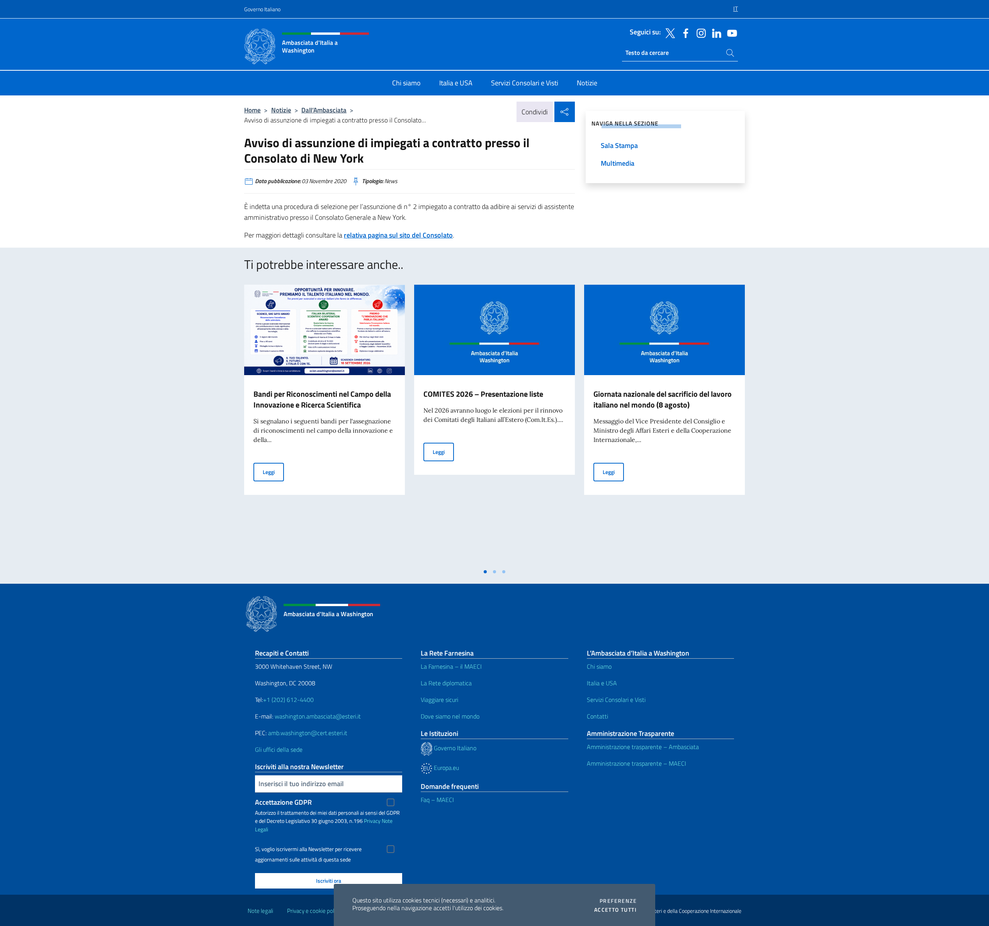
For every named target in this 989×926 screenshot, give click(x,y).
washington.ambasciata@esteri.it (318, 716)
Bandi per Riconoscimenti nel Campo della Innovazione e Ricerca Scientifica (322, 399)
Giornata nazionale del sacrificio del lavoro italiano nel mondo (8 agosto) (662, 399)
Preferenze (618, 901)
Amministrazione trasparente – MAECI (636, 763)
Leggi (273, 471)
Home (252, 110)
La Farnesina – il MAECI (451, 666)
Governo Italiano (262, 9)
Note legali (260, 910)
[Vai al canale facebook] (684, 32)
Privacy (372, 821)
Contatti (597, 716)
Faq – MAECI (437, 799)
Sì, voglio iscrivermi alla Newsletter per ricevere (308, 849)
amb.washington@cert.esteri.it (307, 732)
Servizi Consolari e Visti (616, 699)
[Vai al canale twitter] (668, 32)
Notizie (281, 110)
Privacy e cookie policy (314, 910)
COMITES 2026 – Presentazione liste (483, 394)
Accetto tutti (615, 909)
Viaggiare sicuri (439, 699)
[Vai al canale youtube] (730, 32)
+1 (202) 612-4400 (288, 699)
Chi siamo (599, 666)
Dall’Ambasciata (324, 110)
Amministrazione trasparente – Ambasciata (643, 746)
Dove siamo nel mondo (450, 716)
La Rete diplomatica (446, 683)
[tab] (485, 571)
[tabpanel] (324, 424)
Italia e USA (602, 683)
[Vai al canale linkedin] (714, 32)
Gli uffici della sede (278, 749)
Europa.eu (445, 767)
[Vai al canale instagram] (699, 32)
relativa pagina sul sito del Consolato (398, 235)
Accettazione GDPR (283, 802)
